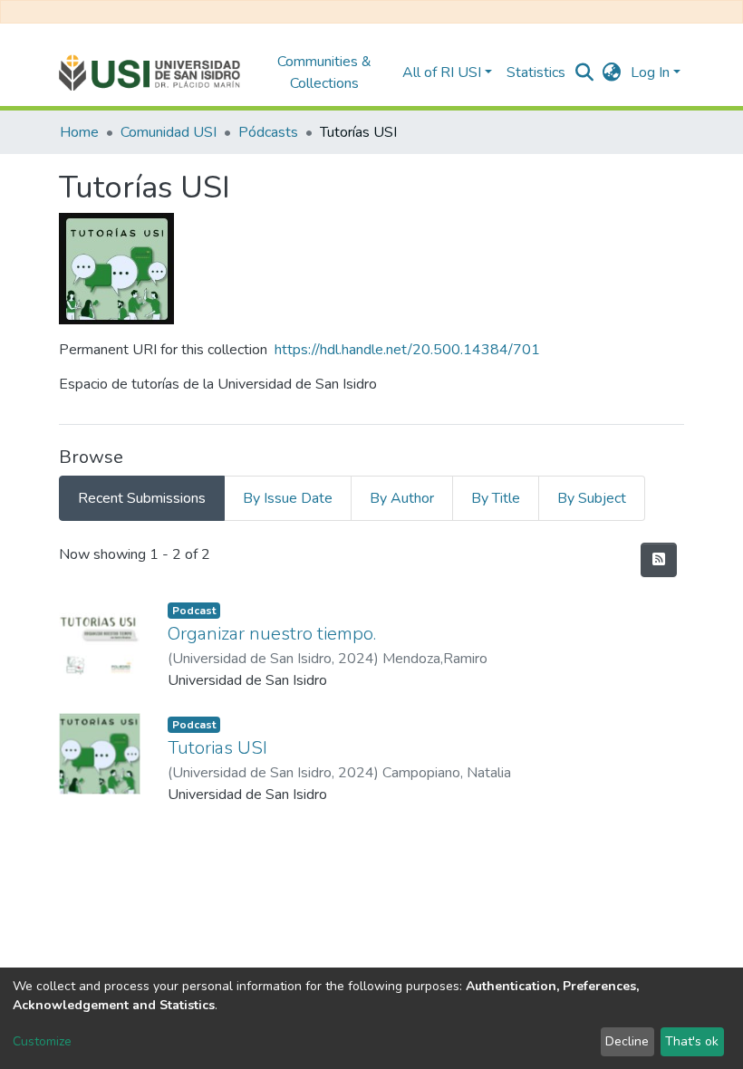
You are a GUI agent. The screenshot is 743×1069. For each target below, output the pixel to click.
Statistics (536, 72)
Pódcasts (268, 132)
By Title (495, 498)
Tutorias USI (217, 748)
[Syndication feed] (659, 560)
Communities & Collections (324, 72)
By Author (402, 498)
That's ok (692, 1041)
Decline (627, 1041)
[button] (612, 72)
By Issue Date (288, 498)
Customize (42, 1041)
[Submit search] (585, 72)
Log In (650, 72)
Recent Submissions (142, 498)
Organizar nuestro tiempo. (272, 633)
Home (79, 132)
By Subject (591, 498)
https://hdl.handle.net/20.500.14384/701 (407, 350)
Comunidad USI (169, 132)
